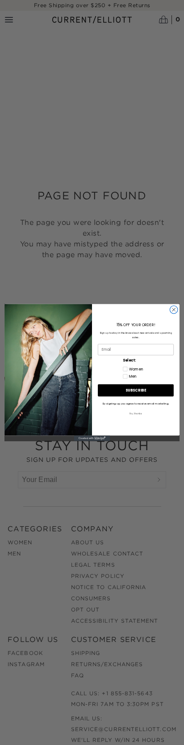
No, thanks (136, 413)
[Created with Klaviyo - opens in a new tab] (92, 438)
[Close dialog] (174, 310)
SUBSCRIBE (135, 390)
